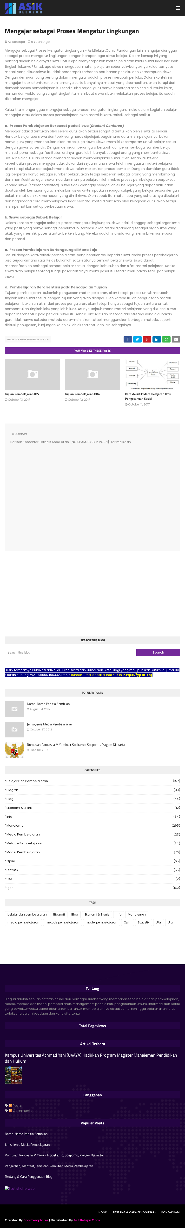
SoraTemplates (36, 1220)
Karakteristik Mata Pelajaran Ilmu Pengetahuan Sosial (148, 396)
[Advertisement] (92, 594)
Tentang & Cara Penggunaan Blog (28, 1176)
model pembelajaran (93, 852)
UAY (93, 879)
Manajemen (93, 825)
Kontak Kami (170, 1212)
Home (103, 1212)
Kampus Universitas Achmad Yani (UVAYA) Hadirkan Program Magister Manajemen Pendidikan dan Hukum (91, 1058)
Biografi (93, 790)
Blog (93, 799)
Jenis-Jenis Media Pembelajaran (49, 724)
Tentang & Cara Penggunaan (135, 1212)
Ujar (93, 887)
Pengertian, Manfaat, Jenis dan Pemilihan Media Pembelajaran (49, 1166)
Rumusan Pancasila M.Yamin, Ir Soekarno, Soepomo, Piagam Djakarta (76, 744)
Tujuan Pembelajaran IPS (22, 394)
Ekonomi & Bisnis (93, 807)
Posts (17, 1105)
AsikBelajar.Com (87, 1220)
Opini (93, 861)
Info (93, 816)
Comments (22, 1110)
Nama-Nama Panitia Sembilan (48, 703)
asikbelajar (16, 41)
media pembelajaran (93, 834)
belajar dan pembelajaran (28, 339)
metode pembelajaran (93, 843)
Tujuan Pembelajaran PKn (82, 394)
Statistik (93, 870)
